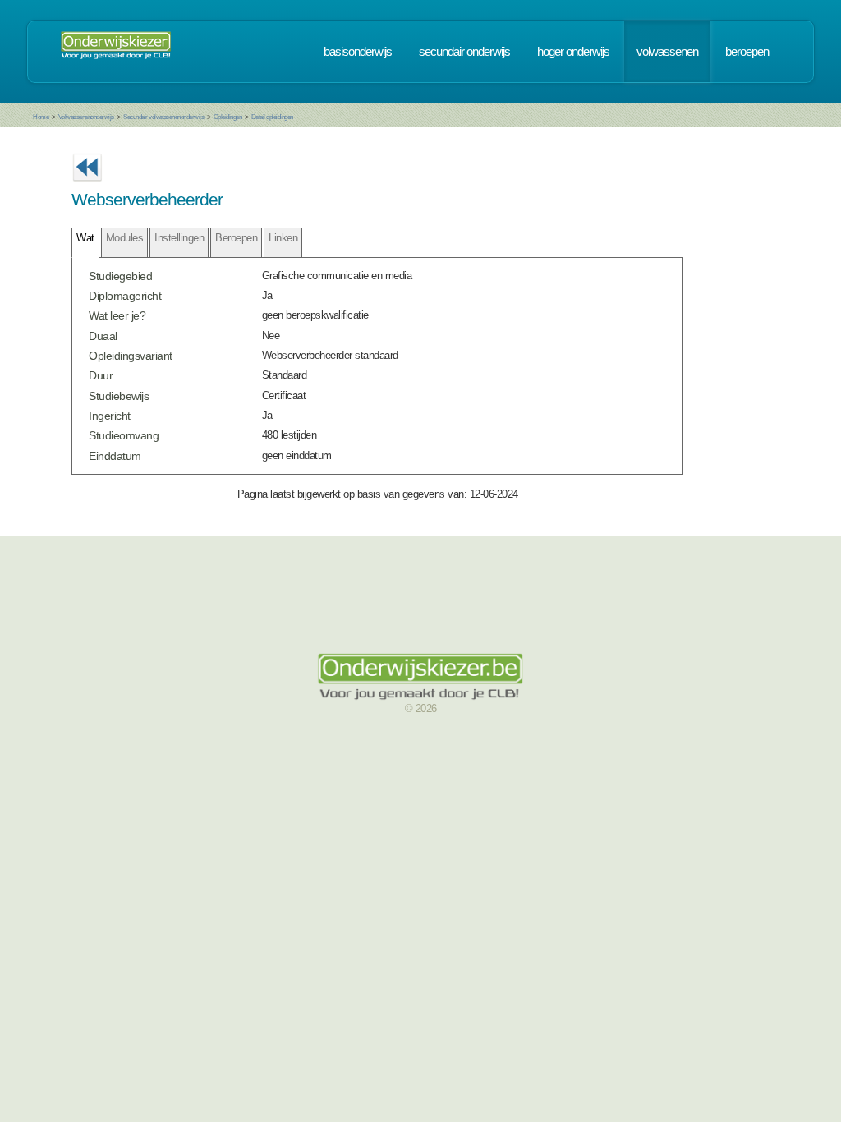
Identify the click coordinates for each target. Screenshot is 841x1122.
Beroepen (236, 238)
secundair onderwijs (464, 51)
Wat (85, 238)
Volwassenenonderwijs (86, 117)
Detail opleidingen (272, 117)
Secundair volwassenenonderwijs (163, 117)
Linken (283, 238)
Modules (125, 238)
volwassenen (667, 51)
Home (40, 117)
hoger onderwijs (573, 51)
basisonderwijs (358, 51)
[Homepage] (116, 51)
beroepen (747, 51)
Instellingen (179, 238)
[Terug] (87, 186)
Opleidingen (228, 117)
